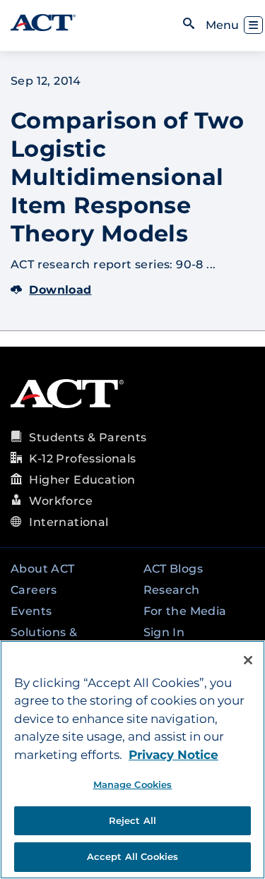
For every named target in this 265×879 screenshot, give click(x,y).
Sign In (164, 632)
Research (171, 590)
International (68, 522)
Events (31, 611)
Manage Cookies (132, 784)
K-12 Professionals (82, 458)
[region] (132, 759)
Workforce (61, 501)
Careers (34, 590)
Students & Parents (87, 437)
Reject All (132, 820)
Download (60, 290)
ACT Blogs (173, 568)
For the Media (185, 611)
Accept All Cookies (132, 856)
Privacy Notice (173, 755)
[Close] (248, 660)
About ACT (43, 568)
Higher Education (82, 479)
